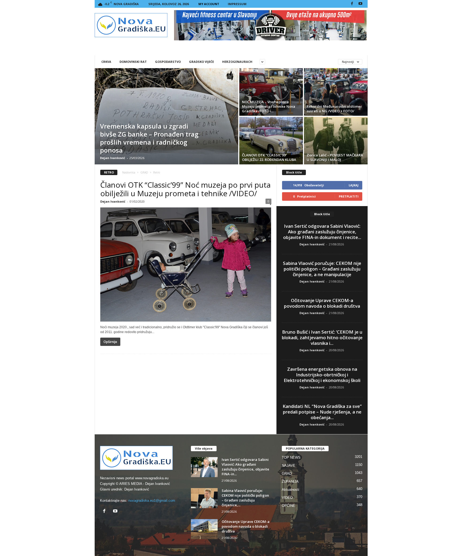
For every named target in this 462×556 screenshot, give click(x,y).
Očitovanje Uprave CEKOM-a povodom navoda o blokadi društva (322, 303)
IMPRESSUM (237, 4)
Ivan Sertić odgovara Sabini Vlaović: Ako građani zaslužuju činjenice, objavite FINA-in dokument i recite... (322, 231)
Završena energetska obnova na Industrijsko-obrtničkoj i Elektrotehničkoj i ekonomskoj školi (322, 374)
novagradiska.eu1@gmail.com (151, 501)
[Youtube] (360, 4)
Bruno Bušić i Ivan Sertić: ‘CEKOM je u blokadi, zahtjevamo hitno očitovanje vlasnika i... (322, 337)
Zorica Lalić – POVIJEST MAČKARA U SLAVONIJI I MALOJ (335, 157)
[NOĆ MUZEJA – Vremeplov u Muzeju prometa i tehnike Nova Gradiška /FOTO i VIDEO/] (271, 92)
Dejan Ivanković (112, 158)
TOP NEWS (291, 457)
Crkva (106, 62)
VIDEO (287, 498)
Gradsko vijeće (201, 62)
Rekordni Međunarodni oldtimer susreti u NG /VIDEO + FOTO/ (334, 108)
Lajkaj (354, 185)
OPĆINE (288, 506)
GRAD (144, 172)
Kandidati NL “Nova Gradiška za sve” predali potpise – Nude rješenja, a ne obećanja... (322, 411)
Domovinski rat (133, 62)
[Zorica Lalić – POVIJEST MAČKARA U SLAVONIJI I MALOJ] (336, 140)
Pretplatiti (349, 196)
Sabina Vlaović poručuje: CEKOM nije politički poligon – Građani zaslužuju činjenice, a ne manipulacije (322, 268)
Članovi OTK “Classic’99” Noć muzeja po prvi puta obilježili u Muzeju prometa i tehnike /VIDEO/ (185, 189)
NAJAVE (288, 466)
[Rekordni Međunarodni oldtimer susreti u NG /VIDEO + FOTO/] (336, 92)
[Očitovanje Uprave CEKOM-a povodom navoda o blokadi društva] (204, 529)
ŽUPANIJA (290, 482)
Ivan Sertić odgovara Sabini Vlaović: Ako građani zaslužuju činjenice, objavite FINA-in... (245, 466)
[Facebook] (352, 4)
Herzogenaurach (237, 62)
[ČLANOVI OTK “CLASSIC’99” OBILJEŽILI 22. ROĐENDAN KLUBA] (271, 140)
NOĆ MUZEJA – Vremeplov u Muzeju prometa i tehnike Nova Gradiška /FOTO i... (268, 106)
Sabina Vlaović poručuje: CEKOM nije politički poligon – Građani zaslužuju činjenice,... (245, 497)
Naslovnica (128, 172)
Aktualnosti (290, 490)
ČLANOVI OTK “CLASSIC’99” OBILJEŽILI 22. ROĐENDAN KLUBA (269, 157)
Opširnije (110, 341)
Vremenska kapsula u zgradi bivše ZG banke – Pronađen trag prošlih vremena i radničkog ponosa (149, 138)
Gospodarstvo (168, 62)
